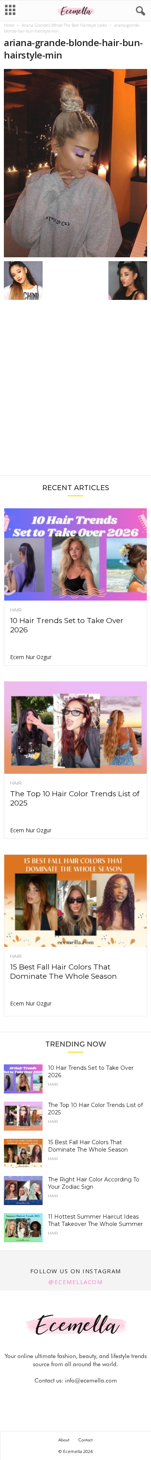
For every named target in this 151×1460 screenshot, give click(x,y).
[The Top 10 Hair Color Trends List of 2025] (75, 728)
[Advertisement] (75, 391)
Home (9, 25)
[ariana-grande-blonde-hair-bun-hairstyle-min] (75, 163)
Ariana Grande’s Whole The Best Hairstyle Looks (64, 25)
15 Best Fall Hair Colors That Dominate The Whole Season (63, 971)
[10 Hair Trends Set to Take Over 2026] (75, 554)
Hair (16, 610)
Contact (85, 1440)
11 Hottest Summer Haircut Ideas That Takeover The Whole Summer (95, 1220)
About (63, 1440)
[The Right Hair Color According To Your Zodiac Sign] (23, 1190)
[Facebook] (49, 1396)
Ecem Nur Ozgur (30, 657)
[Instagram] (67, 1396)
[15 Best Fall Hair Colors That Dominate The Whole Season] (75, 901)
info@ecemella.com (91, 1380)
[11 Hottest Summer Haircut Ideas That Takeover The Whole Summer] (23, 1227)
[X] (85, 1396)
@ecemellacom (75, 1282)
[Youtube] (102, 1396)
